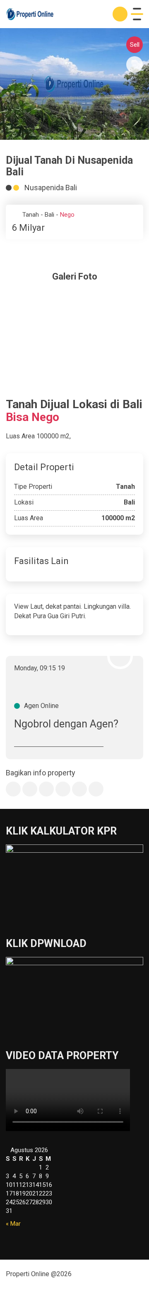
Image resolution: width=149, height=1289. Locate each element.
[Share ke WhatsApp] (46, 789)
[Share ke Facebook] (13, 789)
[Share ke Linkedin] (79, 789)
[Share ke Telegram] (62, 789)
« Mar (13, 1223)
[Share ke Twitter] (29, 789)
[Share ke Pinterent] (96, 789)
